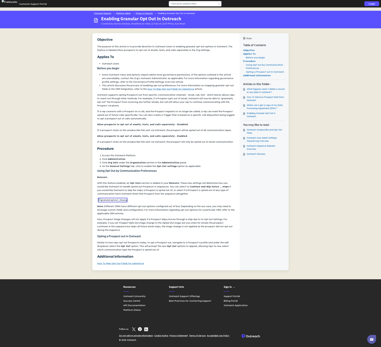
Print (249, 38)
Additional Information (257, 75)
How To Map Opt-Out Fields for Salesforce (170, 89)
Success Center (131, 300)
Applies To (249, 53)
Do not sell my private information (136, 335)
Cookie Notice (161, 335)
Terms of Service (197, 335)
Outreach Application (236, 305)
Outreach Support (102, 13)
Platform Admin (123, 13)
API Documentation (134, 305)
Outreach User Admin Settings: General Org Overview (262, 139)
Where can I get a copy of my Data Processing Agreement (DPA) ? (265, 107)
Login (371, 3)
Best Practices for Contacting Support (190, 300)
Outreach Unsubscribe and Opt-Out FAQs (264, 131)
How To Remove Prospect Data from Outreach (265, 99)
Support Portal (232, 296)
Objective (249, 50)
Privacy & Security (144, 13)
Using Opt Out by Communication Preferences (264, 66)
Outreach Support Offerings (184, 296)
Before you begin (255, 57)
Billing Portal (231, 300)
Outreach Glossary (256, 154)
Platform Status (132, 310)
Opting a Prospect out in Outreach (265, 71)
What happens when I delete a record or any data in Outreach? (266, 91)
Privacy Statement (179, 335)
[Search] (218, 3)
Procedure (249, 61)
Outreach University (134, 296)
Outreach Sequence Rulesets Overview (261, 147)
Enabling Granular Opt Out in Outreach (261, 115)
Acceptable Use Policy (218, 335)
